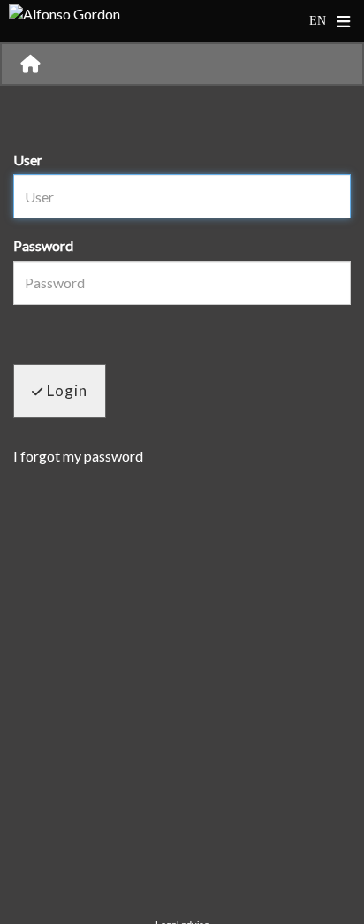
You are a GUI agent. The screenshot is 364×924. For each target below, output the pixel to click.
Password (43, 245)
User (27, 159)
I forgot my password (78, 455)
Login (65, 390)
